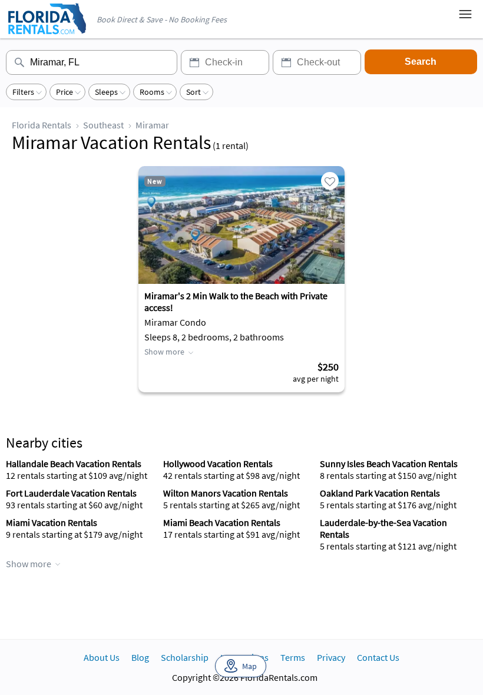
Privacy (331, 657)
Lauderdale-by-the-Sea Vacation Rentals (383, 528)
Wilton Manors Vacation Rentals (225, 493)
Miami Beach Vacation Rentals (221, 522)
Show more (164, 351)
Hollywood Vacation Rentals (218, 463)
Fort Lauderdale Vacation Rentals (71, 493)
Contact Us (378, 657)
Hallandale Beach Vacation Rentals (73, 463)
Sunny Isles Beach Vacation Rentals (389, 463)
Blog (140, 657)
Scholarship (185, 657)
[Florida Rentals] (46, 35)
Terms (292, 657)
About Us (102, 657)
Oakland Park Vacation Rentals (380, 493)
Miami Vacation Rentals (51, 522)
